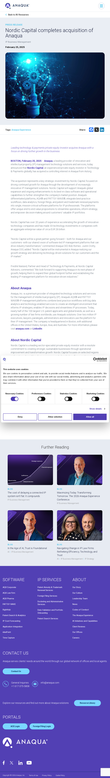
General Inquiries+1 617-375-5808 (20, 684)
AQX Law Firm (9, 593)
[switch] (41, 399)
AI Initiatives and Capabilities (85, 621)
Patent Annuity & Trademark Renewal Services (50, 588)
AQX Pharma (8, 598)
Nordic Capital (35, 167)
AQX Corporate (9, 587)
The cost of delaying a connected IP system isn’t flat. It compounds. (27, 494)
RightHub (7, 609)
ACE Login (15, 726)
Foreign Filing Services (47, 596)
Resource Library (87, 703)
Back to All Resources (18, 14)
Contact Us (16, 671)
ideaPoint (7, 632)
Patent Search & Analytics (14, 615)
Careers (75, 638)
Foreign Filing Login (42, 726)
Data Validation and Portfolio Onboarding (50, 611)
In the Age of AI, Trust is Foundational (27, 548)
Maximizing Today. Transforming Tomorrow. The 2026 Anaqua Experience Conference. (78, 496)
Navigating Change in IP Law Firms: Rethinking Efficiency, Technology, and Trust (77, 552)
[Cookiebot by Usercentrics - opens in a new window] (95, 360)
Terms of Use (33, 775)
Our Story (76, 587)
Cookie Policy (60, 775)
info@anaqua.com (50, 682)
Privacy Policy (47, 775)
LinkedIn (37, 328)
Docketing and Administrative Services (50, 603)
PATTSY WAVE (9, 604)
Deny (20, 417)
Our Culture (77, 593)
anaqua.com (22, 328)
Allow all (90, 417)
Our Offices (77, 632)
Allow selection (55, 417)
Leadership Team (80, 598)
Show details (95, 409)
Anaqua (48, 160)
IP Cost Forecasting (11, 621)
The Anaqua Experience (82, 615)
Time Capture (9, 638)
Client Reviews (78, 626)
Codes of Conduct (80, 609)
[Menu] (101, 6)
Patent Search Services (48, 618)
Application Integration (13, 626)
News (74, 604)
